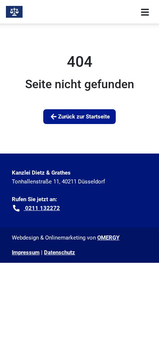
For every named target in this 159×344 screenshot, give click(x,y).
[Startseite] (14, 12)
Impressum (26, 252)
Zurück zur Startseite (84, 116)
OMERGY (108, 237)
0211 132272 (42, 208)
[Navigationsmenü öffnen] (145, 12)
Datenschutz (59, 252)
